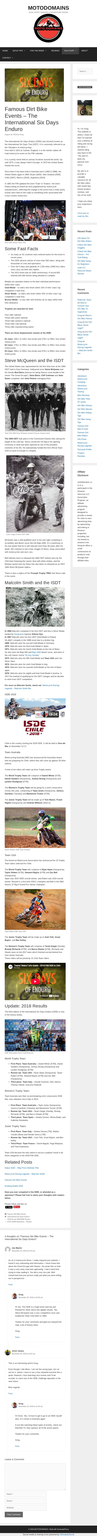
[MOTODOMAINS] (48, 28)
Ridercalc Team (84, 300)
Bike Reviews (83, 395)
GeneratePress (63, 1529)
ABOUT (84, 51)
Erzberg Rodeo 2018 (14, 1186)
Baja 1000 (36, 652)
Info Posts (81, 439)
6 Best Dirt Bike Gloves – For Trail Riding (84, 254)
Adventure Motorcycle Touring (82, 388)
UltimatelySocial (67, 1534)
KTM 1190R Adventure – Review (19, 1222)
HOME (5, 51)
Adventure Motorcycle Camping (82, 379)
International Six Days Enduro (18, 1217)
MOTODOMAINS (48, 8)
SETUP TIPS (18, 51)
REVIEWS (55, 51)
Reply (10, 1284)
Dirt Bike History (84, 405)
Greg (79, 315)
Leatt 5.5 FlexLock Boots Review (84, 271)
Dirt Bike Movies (84, 409)
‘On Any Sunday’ (32, 655)
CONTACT (6, 58)
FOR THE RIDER (37, 51)
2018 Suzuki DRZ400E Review (18, 1219)
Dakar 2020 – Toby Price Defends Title (22, 1168)
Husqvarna (19, 634)
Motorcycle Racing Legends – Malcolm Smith (25, 1174)
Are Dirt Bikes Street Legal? (84, 325)
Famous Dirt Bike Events (16, 1180)
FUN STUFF (69, 51)
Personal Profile (84, 449)
